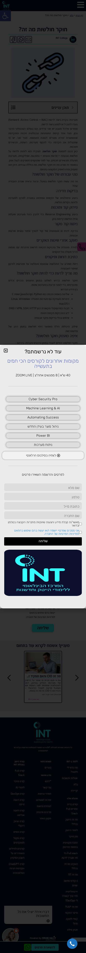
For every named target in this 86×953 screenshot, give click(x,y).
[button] (72, 943)
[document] (43, 476)
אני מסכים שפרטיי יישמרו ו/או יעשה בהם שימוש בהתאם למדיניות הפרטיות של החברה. (46, 532)
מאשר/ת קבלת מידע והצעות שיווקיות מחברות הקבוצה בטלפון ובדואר (43, 524)
